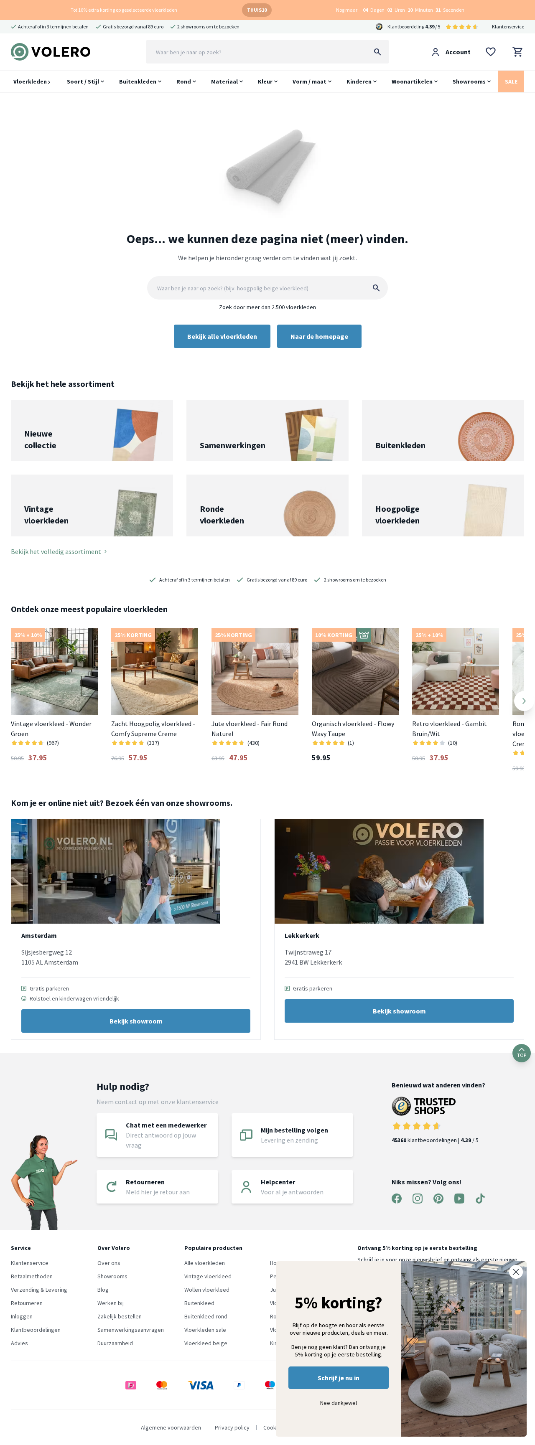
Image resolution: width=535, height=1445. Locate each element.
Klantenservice (508, 26)
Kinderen (359, 81)
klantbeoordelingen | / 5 (435, 1140)
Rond (183, 81)
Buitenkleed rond (205, 1316)
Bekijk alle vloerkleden (222, 336)
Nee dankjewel (338, 1403)
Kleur (265, 81)
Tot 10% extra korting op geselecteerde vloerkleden (124, 10)
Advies (19, 1343)
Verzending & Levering (39, 1289)
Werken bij (110, 1303)
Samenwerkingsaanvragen (130, 1329)
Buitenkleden (137, 81)
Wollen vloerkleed (206, 1289)
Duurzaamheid (115, 1343)
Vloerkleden (30, 81)
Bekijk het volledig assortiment (56, 551)
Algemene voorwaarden (171, 1427)
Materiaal (224, 81)
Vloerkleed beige (205, 1343)
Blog (103, 1289)
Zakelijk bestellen (119, 1316)
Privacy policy (232, 1427)
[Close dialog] (516, 1272)
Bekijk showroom (136, 1021)
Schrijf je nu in (338, 1378)
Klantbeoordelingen (36, 1329)
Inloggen (22, 1316)
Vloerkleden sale (205, 1329)
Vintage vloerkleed (208, 1276)
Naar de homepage (319, 336)
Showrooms (469, 81)
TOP (521, 1055)
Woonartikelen (412, 81)
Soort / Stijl (83, 81)
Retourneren (27, 1303)
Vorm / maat (309, 81)
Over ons (108, 1263)
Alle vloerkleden (204, 1263)
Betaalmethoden (32, 1276)
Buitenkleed (199, 1303)
